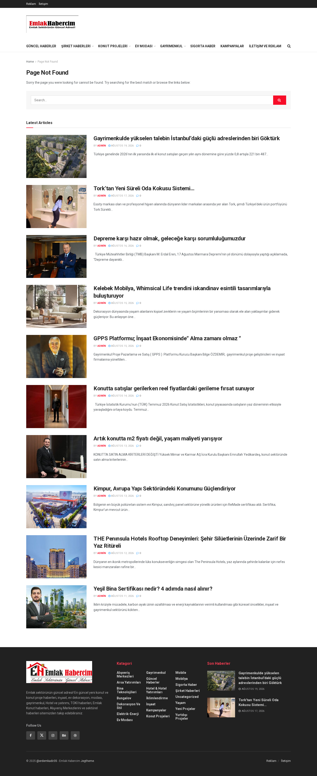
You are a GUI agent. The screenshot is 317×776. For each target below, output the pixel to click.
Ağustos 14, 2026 (122, 395)
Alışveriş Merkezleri (125, 674)
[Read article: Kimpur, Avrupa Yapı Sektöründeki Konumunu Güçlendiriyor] (56, 506)
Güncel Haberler (41, 46)
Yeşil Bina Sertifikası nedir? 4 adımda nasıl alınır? (153, 588)
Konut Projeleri (112, 46)
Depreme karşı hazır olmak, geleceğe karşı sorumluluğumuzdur (170, 238)
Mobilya (181, 679)
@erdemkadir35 (46, 761)
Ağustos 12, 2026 (122, 553)
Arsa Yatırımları (129, 682)
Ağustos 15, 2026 (122, 303)
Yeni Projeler (185, 709)
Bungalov (124, 698)
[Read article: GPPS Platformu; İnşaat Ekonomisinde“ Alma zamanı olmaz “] (56, 356)
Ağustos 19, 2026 (122, 145)
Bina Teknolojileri (126, 690)
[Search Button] (289, 46)
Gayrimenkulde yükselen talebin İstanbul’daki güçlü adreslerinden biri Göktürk (187, 138)
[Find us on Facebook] (30, 735)
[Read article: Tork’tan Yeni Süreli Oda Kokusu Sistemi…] (56, 206)
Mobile (180, 672)
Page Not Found (48, 61)
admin (101, 145)
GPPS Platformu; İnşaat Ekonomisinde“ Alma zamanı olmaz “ (167, 338)
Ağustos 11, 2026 (122, 596)
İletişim (43, 4)
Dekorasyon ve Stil (128, 706)
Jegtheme (87, 761)
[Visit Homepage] (52, 24)
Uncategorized (187, 697)
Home (30, 61)
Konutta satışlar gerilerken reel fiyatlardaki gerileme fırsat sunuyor (174, 388)
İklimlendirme (157, 698)
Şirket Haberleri (76, 46)
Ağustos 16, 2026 (122, 245)
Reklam (31, 4)
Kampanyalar (232, 46)
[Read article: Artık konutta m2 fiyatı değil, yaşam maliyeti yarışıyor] (56, 456)
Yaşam (180, 703)
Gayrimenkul (171, 46)
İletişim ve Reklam (265, 46)
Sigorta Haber (202, 46)
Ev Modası (143, 46)
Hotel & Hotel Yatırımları (156, 690)
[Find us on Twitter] (41, 735)
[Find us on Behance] (64, 735)
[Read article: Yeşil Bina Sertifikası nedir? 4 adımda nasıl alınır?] (56, 606)
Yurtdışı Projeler (181, 716)
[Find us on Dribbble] (75, 735)
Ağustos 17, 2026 (122, 195)
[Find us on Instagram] (53, 735)
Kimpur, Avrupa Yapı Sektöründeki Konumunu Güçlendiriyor (165, 488)
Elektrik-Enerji (128, 714)
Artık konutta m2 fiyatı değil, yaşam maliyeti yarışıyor (158, 438)
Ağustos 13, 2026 (122, 445)
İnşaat (150, 704)
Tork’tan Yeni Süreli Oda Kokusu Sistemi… (144, 188)
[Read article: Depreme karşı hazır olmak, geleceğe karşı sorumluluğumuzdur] (56, 256)
